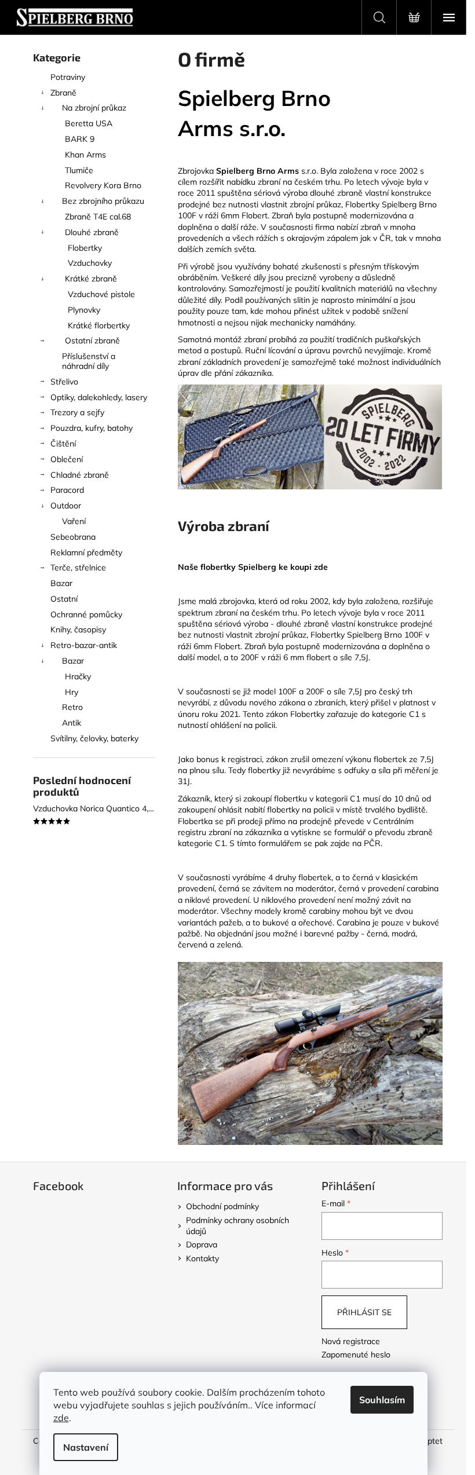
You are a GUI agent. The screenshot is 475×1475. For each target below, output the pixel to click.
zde (61, 1417)
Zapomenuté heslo (355, 1354)
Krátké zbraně (91, 278)
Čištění (63, 443)
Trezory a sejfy (77, 412)
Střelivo (64, 381)
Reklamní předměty (86, 552)
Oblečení (66, 459)
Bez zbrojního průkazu (103, 201)
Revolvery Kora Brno (103, 185)
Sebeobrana (73, 537)
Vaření (74, 521)
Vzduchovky (90, 263)
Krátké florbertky (99, 325)
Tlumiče (79, 170)
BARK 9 (79, 139)
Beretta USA (88, 123)
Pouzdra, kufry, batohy (91, 428)
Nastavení (85, 1447)
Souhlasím (382, 1400)
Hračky (78, 676)
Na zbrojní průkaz (94, 108)
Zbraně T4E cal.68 (98, 216)
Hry (71, 692)
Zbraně (63, 92)
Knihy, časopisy (78, 629)
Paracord (67, 490)
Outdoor (65, 505)
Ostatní (64, 599)
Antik (71, 723)
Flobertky (85, 248)
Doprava (201, 1244)
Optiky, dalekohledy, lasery (98, 397)
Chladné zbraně (79, 475)
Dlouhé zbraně (92, 232)
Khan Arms (85, 154)
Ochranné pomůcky (86, 614)
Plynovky (84, 310)
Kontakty (202, 1258)
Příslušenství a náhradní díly (88, 361)
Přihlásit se (364, 1312)
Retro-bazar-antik (83, 645)
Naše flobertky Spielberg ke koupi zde (253, 567)
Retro (72, 707)
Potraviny (67, 77)
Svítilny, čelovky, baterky (94, 738)
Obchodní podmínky (222, 1206)
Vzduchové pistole (101, 294)
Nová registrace (350, 1341)
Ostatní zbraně (92, 340)
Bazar (61, 583)
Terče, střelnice (78, 567)
